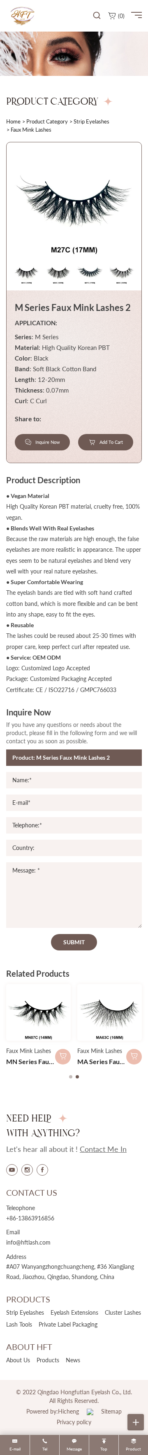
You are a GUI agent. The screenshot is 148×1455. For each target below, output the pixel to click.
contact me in (103, 1148)
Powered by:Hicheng (52, 1411)
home (13, 121)
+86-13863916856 (30, 1218)
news (73, 1360)
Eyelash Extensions (74, 1312)
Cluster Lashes (123, 1312)
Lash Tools (19, 1324)
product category (47, 121)
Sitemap (111, 1411)
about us (18, 1360)
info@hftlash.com (28, 1242)
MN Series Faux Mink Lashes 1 (50, 1061)
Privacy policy (74, 1421)
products (48, 1360)
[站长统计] (90, 1411)
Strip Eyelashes (91, 121)
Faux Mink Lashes (28, 1050)
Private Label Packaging (68, 1324)
